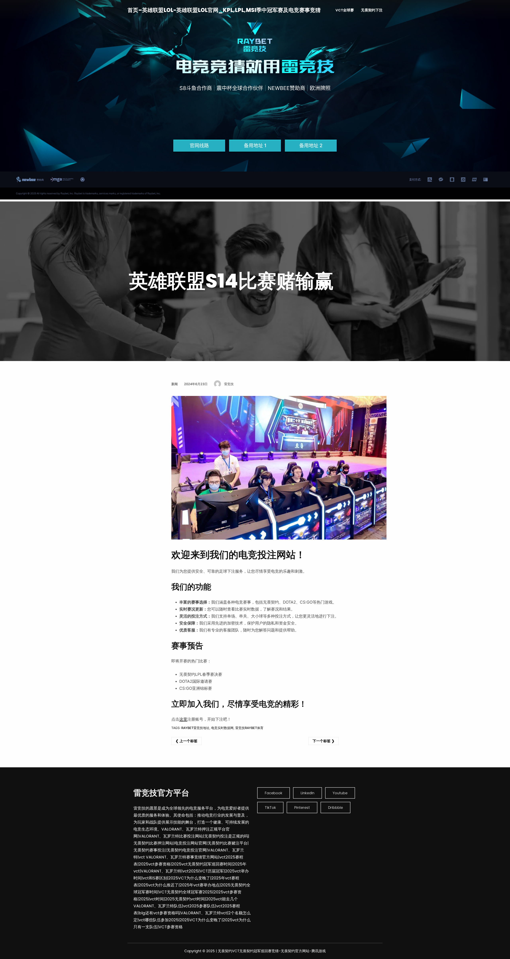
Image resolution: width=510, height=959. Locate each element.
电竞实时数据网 (222, 728)
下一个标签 (322, 740)
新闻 (174, 384)
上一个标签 (188, 740)
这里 (183, 719)
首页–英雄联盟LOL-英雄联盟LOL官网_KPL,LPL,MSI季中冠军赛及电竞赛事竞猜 (224, 10)
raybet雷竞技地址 (195, 728)
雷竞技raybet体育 (249, 728)
